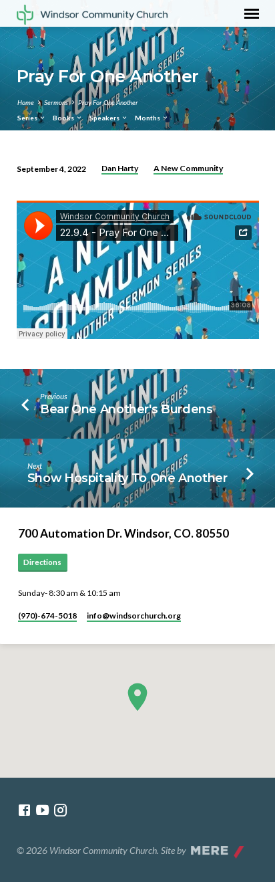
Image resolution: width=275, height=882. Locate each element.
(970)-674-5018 (47, 616)
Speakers (105, 118)
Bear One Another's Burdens (126, 409)
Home (25, 102)
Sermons (56, 102)
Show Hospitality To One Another (127, 478)
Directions (42, 562)
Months (148, 118)
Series (28, 118)
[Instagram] (60, 809)
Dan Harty (119, 168)
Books (64, 118)
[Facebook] (24, 809)
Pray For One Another (108, 102)
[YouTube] (42, 809)
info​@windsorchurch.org (134, 616)
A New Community (188, 168)
